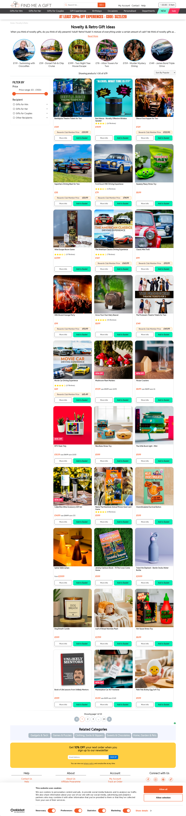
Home (12, 23)
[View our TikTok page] (171, 779)
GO (101, 4)
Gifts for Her (22, 109)
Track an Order (115, 781)
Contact (135, 5)
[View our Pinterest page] (163, 779)
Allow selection (163, 797)
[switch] (78, 810)
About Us (70, 778)
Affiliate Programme (70, 781)
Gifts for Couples (24, 113)
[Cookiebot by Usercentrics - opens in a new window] (18, 811)
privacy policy (89, 763)
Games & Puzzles (62, 735)
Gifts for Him (22, 104)
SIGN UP (113, 757)
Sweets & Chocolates (118, 735)
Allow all (163, 789)
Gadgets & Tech (39, 735)
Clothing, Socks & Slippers (89, 735)
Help (143, 5)
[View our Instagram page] (156, 779)
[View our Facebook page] (148, 779)
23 (104, 719)
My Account (124, 5)
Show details (142, 810)
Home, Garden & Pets (144, 735)
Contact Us (26, 778)
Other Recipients (24, 117)
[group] (24, 53)
